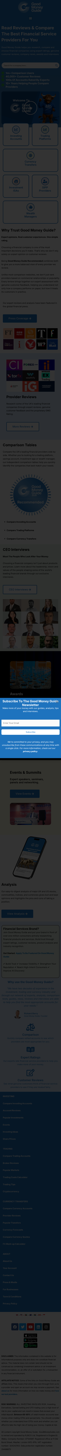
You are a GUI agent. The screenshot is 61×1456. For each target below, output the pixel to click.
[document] (30, 728)
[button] (57, 702)
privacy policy (30, 751)
